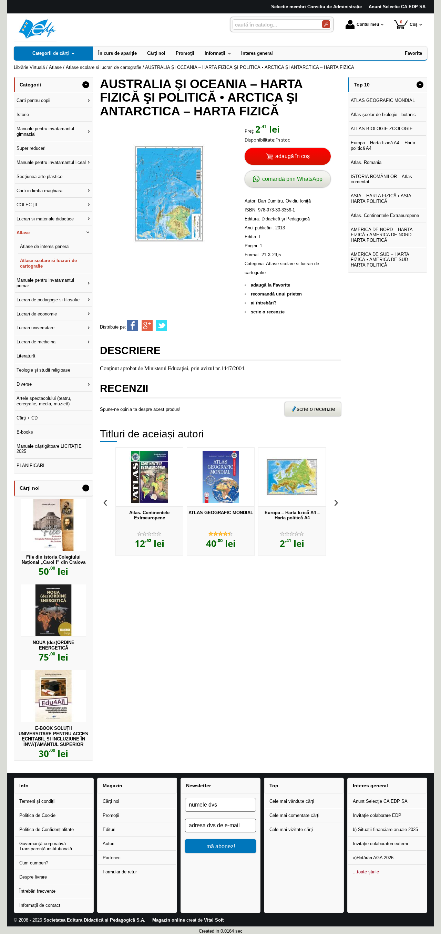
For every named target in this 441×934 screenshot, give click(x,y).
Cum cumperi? (33, 862)
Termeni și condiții (37, 801)
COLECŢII (27, 204)
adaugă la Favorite (270, 285)
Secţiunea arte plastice (39, 176)
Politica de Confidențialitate (46, 829)
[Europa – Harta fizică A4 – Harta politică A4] (292, 477)
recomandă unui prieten (276, 294)
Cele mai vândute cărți (291, 801)
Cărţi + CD (27, 418)
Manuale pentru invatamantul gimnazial (45, 131)
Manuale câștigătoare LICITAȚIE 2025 (49, 449)
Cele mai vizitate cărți (291, 829)
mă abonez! (220, 846)
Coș (409, 23)
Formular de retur (120, 871)
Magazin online (168, 920)
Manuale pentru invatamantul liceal (51, 162)
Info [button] (24, 785)
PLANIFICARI (30, 465)
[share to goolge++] (147, 325)
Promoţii (111, 815)
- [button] (86, 84)
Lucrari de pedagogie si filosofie (48, 299)
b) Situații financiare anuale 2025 (385, 829)
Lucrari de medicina (36, 341)
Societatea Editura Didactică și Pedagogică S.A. (94, 920)
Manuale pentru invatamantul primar (45, 283)
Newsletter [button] (198, 785)
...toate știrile (366, 871)
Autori (108, 843)
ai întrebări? (264, 302)
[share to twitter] (161, 325)
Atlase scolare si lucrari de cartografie (48, 263)
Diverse (24, 384)
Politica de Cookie (37, 815)
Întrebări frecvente (37, 891)
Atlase (23, 232)
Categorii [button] (30, 84)
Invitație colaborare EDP (377, 815)
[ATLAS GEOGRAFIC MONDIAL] (220, 477)
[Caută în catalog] (326, 24)
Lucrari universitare (35, 327)
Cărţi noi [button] (30, 488)
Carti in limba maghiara (39, 190)
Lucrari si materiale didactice (45, 218)
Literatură (26, 356)
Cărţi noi (111, 801)
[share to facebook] (132, 325)
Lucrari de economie (37, 313)
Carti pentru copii (33, 100)
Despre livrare (33, 877)
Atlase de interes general (45, 246)
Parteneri (112, 857)
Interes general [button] (370, 785)
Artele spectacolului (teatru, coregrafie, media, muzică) (44, 401)
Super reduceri (31, 148)
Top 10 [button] (362, 84)
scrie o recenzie (268, 311)
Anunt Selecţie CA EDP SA (380, 801)
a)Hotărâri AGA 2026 (373, 857)
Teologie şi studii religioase (43, 370)
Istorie (23, 114)
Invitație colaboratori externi (380, 843)
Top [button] (273, 785)
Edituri (109, 829)
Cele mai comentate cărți (294, 815)
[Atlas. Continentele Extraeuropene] (149, 477)
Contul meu (368, 24)
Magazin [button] (112, 785)
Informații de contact (39, 905)
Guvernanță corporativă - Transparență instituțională (45, 846)
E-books (25, 432)
